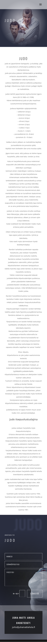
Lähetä (34, 593)
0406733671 (23, 623)
